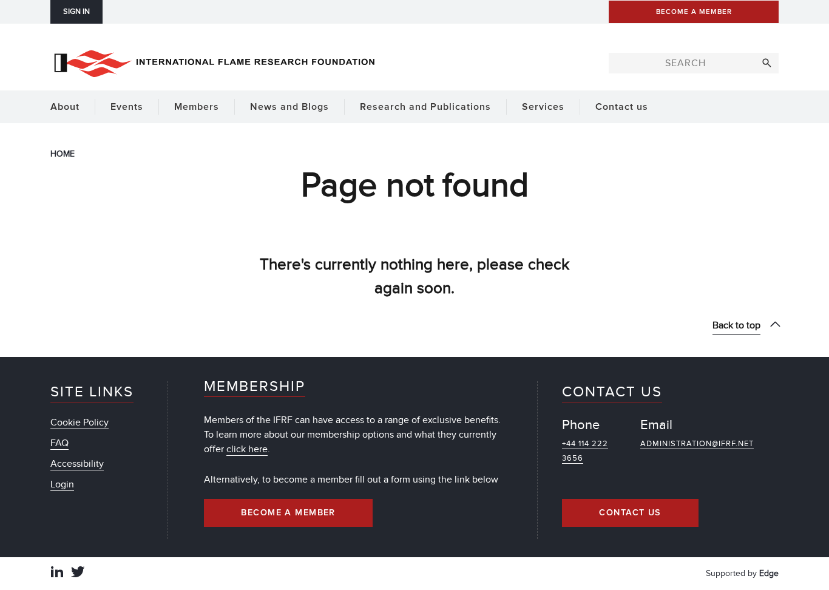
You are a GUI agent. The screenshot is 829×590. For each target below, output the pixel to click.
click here (247, 449)
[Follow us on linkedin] (57, 573)
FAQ (59, 443)
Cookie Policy (79, 422)
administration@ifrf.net (697, 444)
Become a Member (288, 513)
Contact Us (630, 513)
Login (62, 484)
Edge (769, 573)
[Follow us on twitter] (77, 573)
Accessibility (77, 464)
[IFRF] (214, 61)
